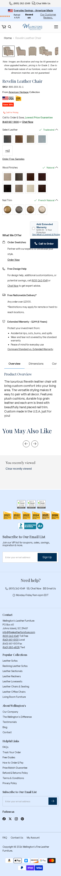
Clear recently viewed (19, 468)
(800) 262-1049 (21, 3)
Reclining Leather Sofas (15, 666)
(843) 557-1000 (10, 122)
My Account (33, 837)
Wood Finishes (10, 167)
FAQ (5, 837)
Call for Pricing (11, 112)
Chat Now (27, 122)
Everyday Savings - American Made (33, 10)
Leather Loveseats (12, 681)
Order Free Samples (13, 159)
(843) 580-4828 (11, 647)
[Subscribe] (52, 801)
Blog (5, 727)
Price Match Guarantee (15, 767)
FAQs (5, 747)
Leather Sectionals (13, 671)
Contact (7, 732)
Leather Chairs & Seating (16, 686)
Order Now (13, 259)
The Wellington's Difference (17, 716)
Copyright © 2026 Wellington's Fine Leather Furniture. (26, 848)
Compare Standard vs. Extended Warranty (30, 349)
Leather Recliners (12, 676)
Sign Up (47, 557)
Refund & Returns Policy (15, 772)
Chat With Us (43, 3)
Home (8, 38)
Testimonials (10, 721)
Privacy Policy (10, 783)
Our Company (10, 711)
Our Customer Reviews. (48, 16)
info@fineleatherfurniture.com (19, 632)
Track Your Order (12, 752)
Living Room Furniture (14, 696)
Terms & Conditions (13, 778)
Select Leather (10, 129)
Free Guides (9, 757)
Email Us (51, 588)
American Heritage (19, 92)
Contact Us (17, 837)
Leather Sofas (10, 660)
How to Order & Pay (13, 762)
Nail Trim (7, 200)
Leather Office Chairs (14, 691)
